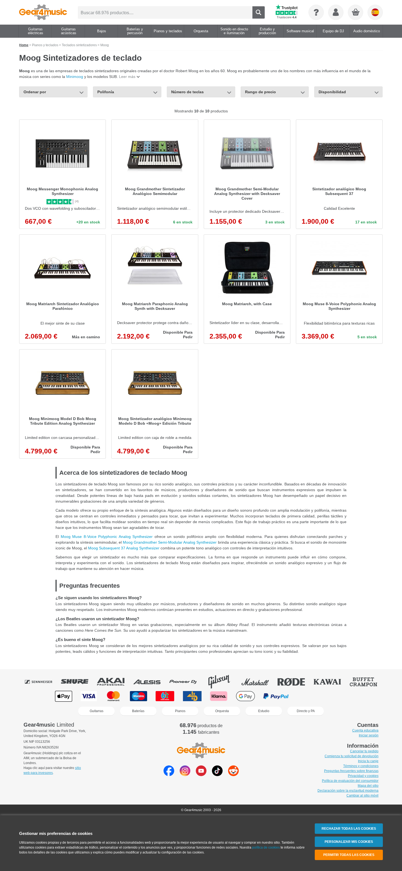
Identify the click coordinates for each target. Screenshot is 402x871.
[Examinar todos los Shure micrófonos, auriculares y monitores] (78, 682)
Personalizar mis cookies (349, 842)
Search (258, 12)
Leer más (127, 76)
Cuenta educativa (365, 730)
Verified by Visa (337, 696)
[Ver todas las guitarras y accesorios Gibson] (223, 682)
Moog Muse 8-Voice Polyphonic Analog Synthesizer (107, 536)
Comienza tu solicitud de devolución (351, 756)
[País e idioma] (375, 12)
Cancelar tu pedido (364, 751)
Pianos (180, 711)
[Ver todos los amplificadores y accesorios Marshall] (259, 682)
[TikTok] (217, 774)
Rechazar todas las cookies (349, 829)
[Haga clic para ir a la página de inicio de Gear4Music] (43, 12)
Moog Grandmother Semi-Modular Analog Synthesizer (170, 542)
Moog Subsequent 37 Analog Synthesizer (123, 548)
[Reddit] (233, 774)
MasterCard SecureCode (308, 696)
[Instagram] (185, 774)
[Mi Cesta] (355, 12)
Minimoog (74, 76)
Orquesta (222, 711)
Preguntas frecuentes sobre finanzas (351, 771)
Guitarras (96, 711)
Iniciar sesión (368, 735)
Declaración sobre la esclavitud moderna (347, 791)
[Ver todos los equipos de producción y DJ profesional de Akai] (115, 682)
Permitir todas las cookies (348, 855)
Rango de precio (260, 92)
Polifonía (105, 92)
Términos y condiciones (360, 766)
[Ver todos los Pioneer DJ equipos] (187, 682)
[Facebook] (169, 774)
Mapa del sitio (368, 786)
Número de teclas (187, 92)
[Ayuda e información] (316, 12)
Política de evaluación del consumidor (350, 781)
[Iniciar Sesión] (335, 12)
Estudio (263, 711)
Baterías (138, 711)
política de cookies (266, 847)
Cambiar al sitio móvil (362, 795)
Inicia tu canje (368, 761)
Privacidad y (363, 776)
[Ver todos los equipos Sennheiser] (42, 682)
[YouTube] (201, 774)
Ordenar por (35, 92)
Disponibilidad (332, 92)
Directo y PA (306, 711)
